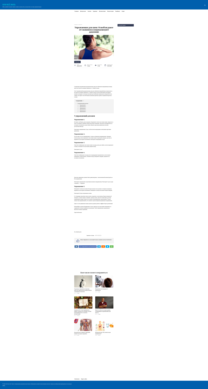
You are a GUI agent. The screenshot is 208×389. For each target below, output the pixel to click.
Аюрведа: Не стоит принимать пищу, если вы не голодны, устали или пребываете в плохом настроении (82, 312)
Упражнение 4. (83, 109)
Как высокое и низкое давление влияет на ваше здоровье (82, 333)
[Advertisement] (100, 19)
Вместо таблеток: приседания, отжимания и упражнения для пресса (103, 311)
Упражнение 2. (83, 106)
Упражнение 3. (83, 108)
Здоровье (95, 11)
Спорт (123, 11)
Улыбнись (117, 11)
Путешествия (102, 11)
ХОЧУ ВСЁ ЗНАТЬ (8, 4)
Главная (76, 11)
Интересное (83, 11)
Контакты (76, 379)
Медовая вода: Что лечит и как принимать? (103, 333)
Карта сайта (84, 379)
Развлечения (110, 11)
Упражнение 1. (83, 105)
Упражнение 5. (83, 111)
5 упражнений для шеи (82, 103)
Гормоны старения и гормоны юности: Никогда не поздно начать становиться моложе (83, 290)
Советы (89, 11)
